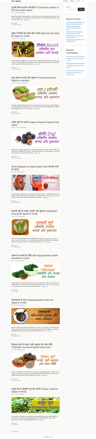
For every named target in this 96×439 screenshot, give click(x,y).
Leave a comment (17, 24)
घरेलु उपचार (72, 1)
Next (16, 431)
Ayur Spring (16, 1)
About (78, 1)
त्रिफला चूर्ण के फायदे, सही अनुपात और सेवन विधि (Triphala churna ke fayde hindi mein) (31, 346)
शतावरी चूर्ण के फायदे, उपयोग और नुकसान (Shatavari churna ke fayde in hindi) (34, 212)
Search (68, 6)
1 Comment (15, 291)
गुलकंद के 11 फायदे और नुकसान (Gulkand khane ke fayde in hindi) (75, 72)
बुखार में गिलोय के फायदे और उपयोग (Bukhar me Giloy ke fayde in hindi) (73, 28)
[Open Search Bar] (83, 1)
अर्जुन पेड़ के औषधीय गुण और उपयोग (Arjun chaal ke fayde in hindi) (75, 65)
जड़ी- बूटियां (65, 1)
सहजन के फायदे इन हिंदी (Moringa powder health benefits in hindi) (75, 58)
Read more (27, 19)
